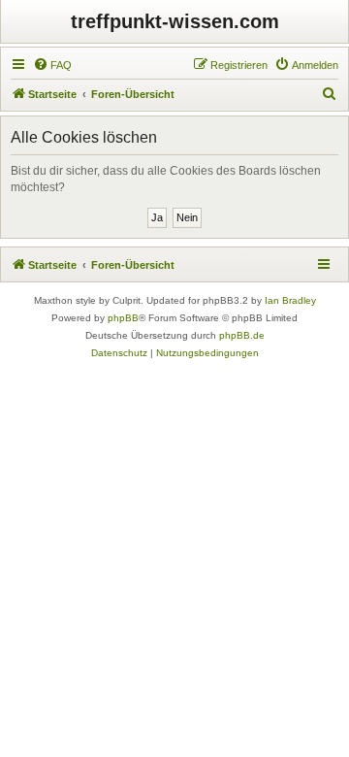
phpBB (123, 318)
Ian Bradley (290, 300)
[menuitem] (52, 65)
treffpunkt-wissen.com (175, 21)
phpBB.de (242, 335)
